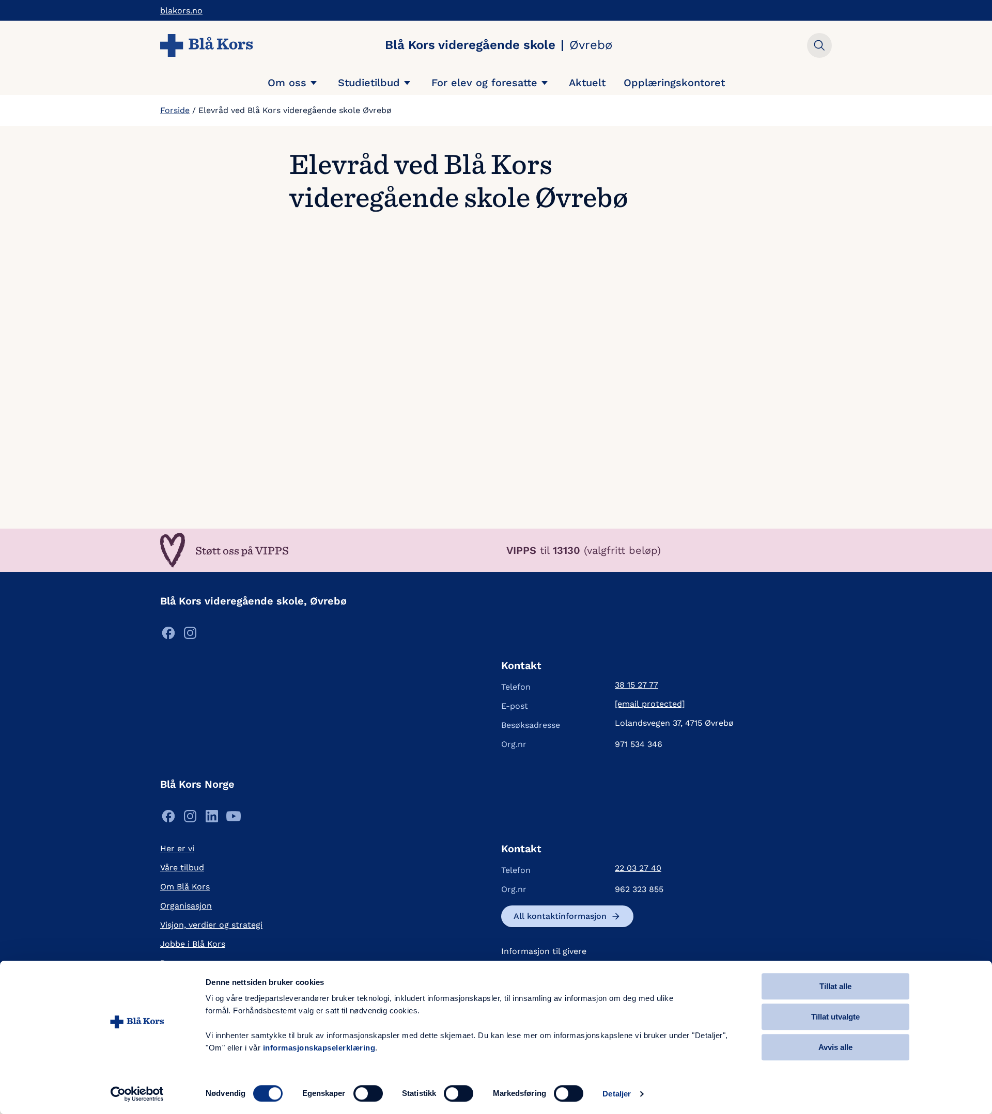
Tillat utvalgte (835, 1016)
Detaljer (616, 1093)
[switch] (368, 1093)
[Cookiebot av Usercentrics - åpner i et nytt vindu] (137, 1094)
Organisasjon (186, 906)
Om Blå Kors (185, 887)
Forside (175, 110)
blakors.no (181, 10)
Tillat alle (835, 986)
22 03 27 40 (638, 868)
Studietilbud (369, 82)
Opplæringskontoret (674, 82)
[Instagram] (190, 636)
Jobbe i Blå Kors (192, 944)
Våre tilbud (182, 867)
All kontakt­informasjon (560, 916)
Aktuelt (587, 82)
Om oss (287, 82)
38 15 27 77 (636, 685)
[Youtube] (233, 819)
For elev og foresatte (484, 82)
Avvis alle (835, 1047)
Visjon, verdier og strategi (211, 925)
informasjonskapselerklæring (319, 1047)
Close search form (819, 45)
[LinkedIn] (212, 819)
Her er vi (177, 848)
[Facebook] (168, 636)
